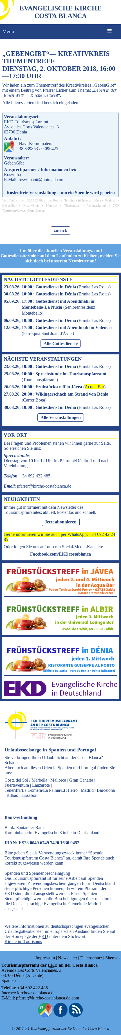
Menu (8, 31)
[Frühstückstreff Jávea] (60, 593)
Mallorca (58, 780)
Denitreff (110, 200)
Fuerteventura (17, 785)
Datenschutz (91, 957)
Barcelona (106, 790)
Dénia (97, 200)
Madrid (87, 790)
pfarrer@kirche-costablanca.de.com (47, 997)
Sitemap (112, 957)
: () (57, 286)
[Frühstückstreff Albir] (60, 630)
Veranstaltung (96, 205)
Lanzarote (41, 785)
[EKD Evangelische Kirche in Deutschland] (60, 694)
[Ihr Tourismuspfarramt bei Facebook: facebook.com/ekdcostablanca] (60, 1015)
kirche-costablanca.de (36, 992)
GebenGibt (9, 205)
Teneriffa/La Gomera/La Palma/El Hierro (41, 790)
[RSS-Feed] (76, 1015)
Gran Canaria (81, 780)
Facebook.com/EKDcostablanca (60, 554)
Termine (69, 200)
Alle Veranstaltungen (61, 417)
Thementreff (72, 205)
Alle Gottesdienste (61, 343)
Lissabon (29, 795)
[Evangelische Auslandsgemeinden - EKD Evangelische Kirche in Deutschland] (39, 744)
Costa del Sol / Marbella (26, 780)
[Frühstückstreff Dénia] (60, 672)
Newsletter (78, 260)
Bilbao (12, 795)
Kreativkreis (31, 205)
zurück (60, 230)
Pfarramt (51, 205)
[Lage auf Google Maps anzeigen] (45, 1015)
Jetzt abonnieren (61, 521)
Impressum (45, 957)
